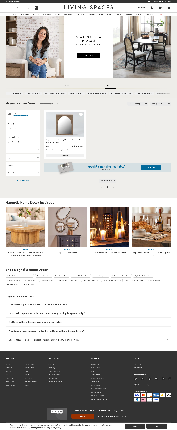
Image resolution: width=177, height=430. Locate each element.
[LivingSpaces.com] (88, 7)
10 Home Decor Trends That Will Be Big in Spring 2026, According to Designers (25, 254)
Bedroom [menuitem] (36, 14)
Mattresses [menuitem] (47, 14)
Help (149, 1)
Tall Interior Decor (30, 280)
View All (169, 204)
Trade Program (95, 375)
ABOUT (66, 86)
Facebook (142, 378)
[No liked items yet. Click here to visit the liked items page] (160, 8)
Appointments (138, 368)
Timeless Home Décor (43, 276)
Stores (169, 1)
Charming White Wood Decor (134, 280)
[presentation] (137, 104)
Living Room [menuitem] (24, 14)
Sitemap (26, 385)
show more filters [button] (23, 180)
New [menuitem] (14, 14)
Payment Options (29, 368)
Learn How (66, 150)
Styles (25, 250)
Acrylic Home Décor (29, 284)
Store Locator (138, 364)
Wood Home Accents (13, 280)
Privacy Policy (55, 427)
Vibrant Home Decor (61, 276)
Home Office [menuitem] (68, 14)
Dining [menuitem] (57, 14)
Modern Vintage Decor (100, 276)
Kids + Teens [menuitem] (80, 14)
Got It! (156, 426)
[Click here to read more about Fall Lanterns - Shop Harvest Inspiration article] (109, 227)
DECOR (110, 86)
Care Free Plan (95, 364)
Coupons (93, 371)
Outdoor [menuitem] (92, 14)
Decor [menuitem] (109, 14)
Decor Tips (67, 250)
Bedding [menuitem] (118, 14)
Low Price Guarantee (54, 375)
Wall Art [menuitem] (139, 14)
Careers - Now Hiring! (54, 371)
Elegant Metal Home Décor (81, 276)
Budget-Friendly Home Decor (112, 280)
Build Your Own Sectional (98, 389)
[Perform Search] (36, 8)
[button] (77, 146)
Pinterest (135, 378)
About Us (51, 364)
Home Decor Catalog (47, 280)
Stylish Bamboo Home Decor (121, 276)
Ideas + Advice (95, 368)
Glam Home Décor (13, 284)
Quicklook (65, 155)
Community (51, 368)
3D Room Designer (96, 385)
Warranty (26, 375)
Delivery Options (158, 1)
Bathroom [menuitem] (128, 14)
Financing (27, 371)
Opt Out (135, 426)
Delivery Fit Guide (29, 364)
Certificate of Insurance (30, 382)
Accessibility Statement (55, 382)
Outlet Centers (52, 378)
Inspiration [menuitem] (149, 14)
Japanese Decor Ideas (67, 252)
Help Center (9, 364)
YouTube (156, 378)
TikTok (163, 378)
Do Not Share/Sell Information (99, 399)
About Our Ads (95, 382)
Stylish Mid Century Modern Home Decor (19, 276)
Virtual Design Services (97, 395)
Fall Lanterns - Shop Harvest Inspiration (109, 252)
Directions (8, 371)
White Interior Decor (154, 280)
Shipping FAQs (10, 378)
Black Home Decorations (90, 280)
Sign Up (83, 416)
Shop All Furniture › (13, 1)
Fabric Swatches (96, 392)
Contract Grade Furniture (98, 378)
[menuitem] (168, 8)
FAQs (7, 375)
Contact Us (9, 368)
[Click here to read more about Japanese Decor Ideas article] (67, 227)
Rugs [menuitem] (101, 14)
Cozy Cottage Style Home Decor (68, 280)
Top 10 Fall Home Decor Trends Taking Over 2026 (151, 254)
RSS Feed (169, 378)
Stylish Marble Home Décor (143, 276)
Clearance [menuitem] (161, 14)
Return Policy (28, 378)
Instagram (149, 378)
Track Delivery (10, 382)
